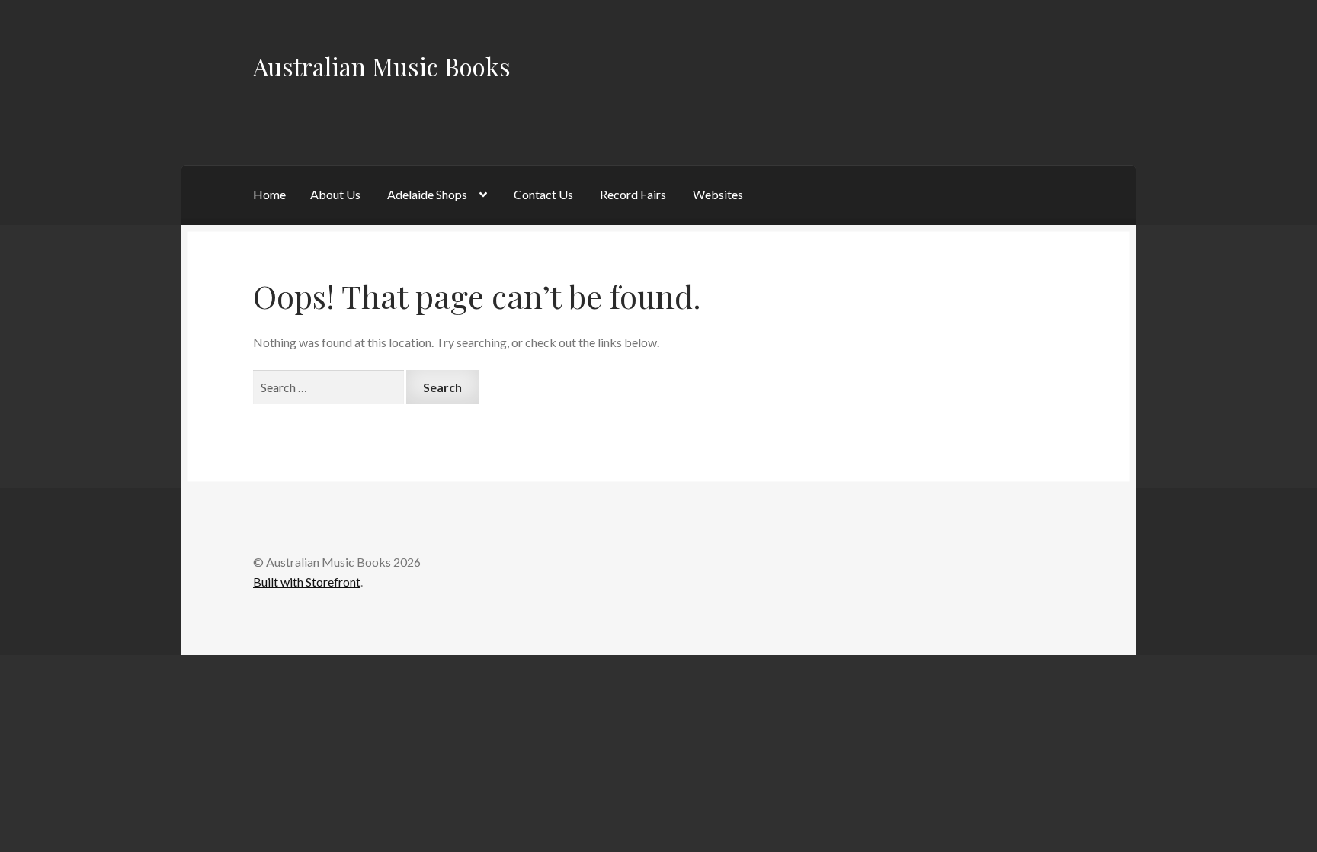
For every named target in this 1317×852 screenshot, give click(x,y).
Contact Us (543, 194)
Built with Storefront (306, 581)
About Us (335, 194)
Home (269, 194)
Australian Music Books (382, 66)
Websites (718, 194)
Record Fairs (633, 194)
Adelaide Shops (427, 194)
